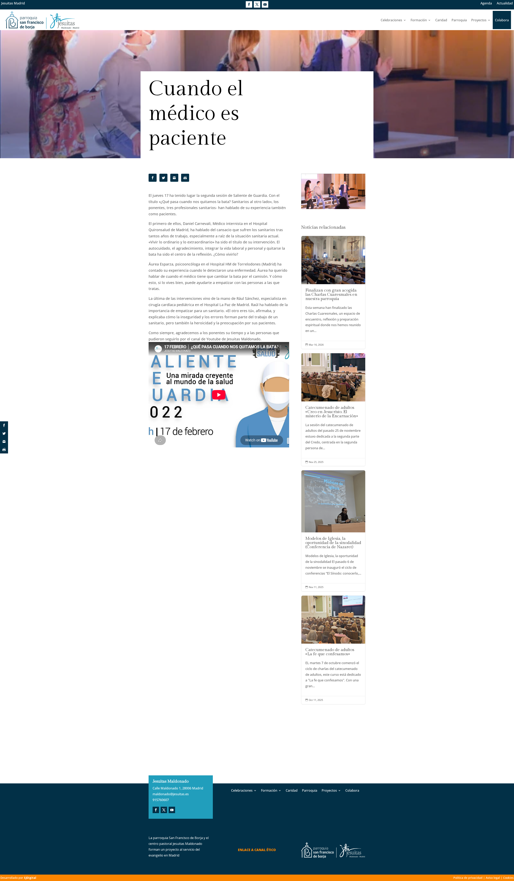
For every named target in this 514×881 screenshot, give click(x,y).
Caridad (441, 20)
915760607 (161, 800)
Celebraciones (391, 20)
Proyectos (478, 20)
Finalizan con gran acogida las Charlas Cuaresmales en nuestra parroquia (333, 292)
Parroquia (459, 20)
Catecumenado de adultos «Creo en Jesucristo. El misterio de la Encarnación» (333, 409)
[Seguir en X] (257, 4)
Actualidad (505, 3)
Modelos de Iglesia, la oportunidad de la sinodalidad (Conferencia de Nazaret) (333, 530)
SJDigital (30, 878)
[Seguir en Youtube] (265, 4)
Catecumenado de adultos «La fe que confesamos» (333, 650)
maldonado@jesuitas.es (171, 794)
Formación (419, 20)
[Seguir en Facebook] (249, 4)
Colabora (502, 20)
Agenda (486, 3)
